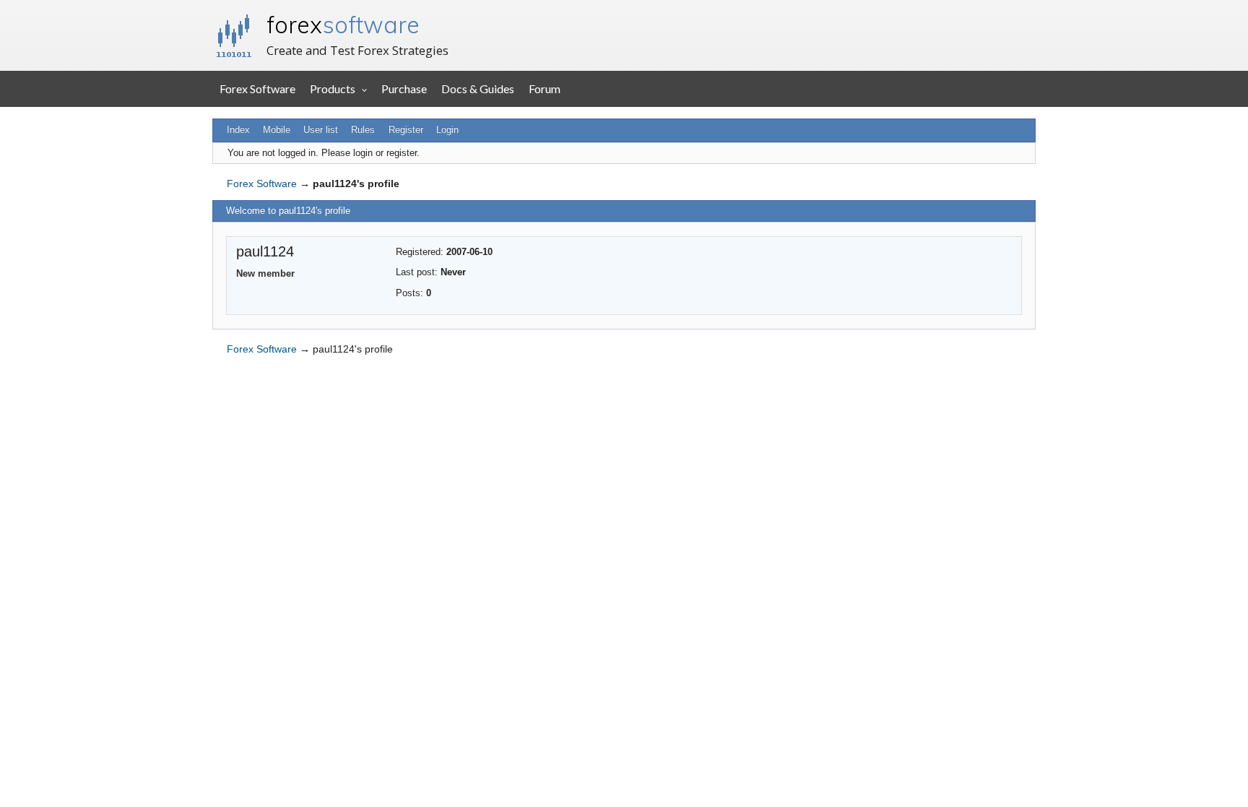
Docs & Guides (477, 88)
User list (320, 129)
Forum (544, 88)
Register (406, 129)
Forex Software (257, 88)
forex (343, 24)
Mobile (276, 129)
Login (447, 129)
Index (238, 129)
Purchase (404, 88)
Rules (363, 129)
